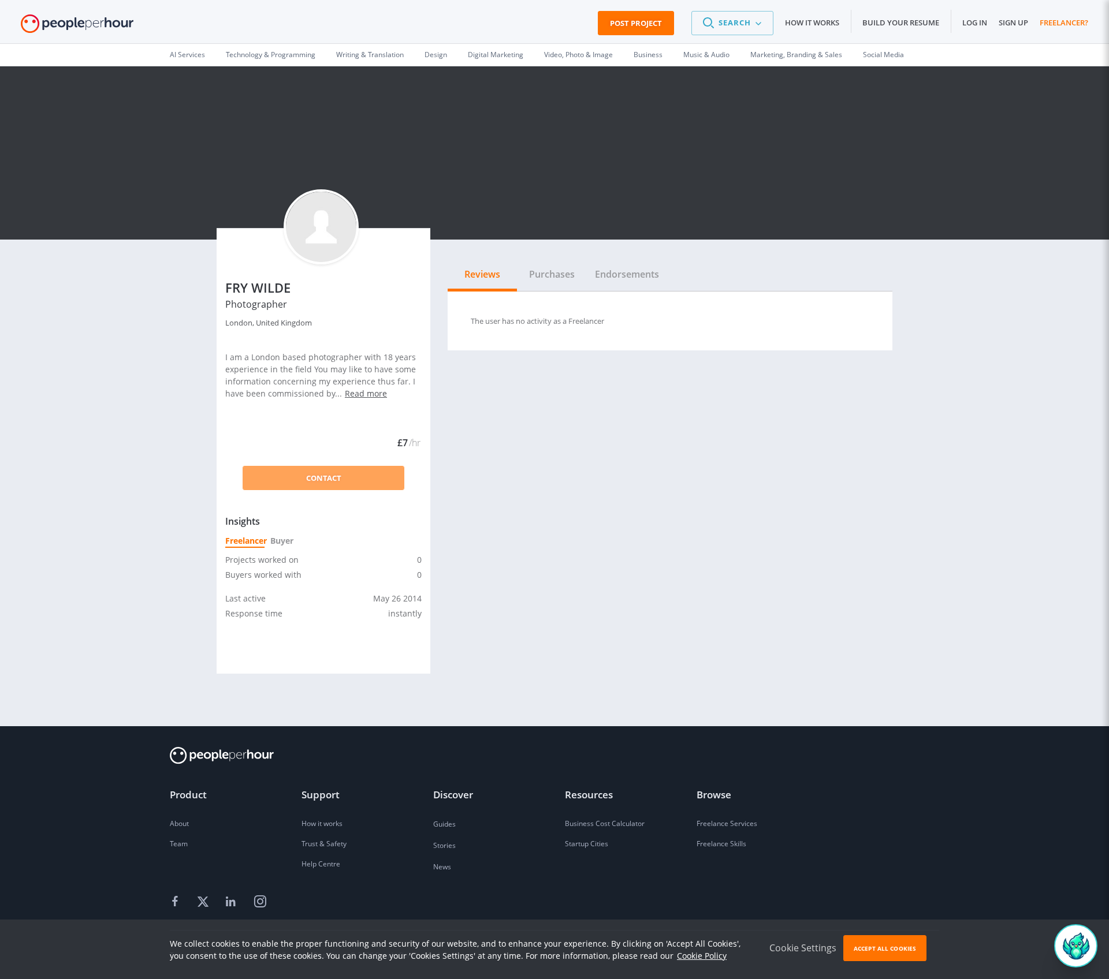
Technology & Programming (270, 54)
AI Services (187, 54)
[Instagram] (260, 902)
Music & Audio (706, 54)
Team (179, 844)
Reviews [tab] (482, 274)
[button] (732, 23)
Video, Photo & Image (578, 54)
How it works (812, 22)
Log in (974, 22)
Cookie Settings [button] (802, 947)
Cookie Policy (702, 955)
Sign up (1013, 22)
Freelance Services (727, 823)
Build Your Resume (900, 22)
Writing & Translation (370, 54)
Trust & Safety (324, 844)
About (179, 823)
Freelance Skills (721, 844)
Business (648, 54)
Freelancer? (1064, 22)
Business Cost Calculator (605, 823)
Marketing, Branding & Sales (796, 54)
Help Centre (321, 864)
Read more (366, 393)
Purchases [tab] (552, 274)
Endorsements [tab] (627, 274)
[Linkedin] (232, 902)
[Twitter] (204, 902)
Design (436, 54)
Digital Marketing (495, 54)
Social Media (883, 54)
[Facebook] (177, 902)
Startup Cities (586, 844)
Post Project (636, 23)
